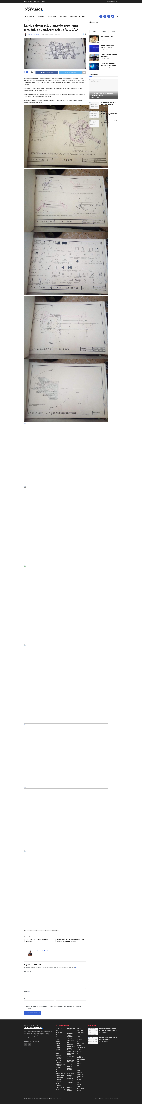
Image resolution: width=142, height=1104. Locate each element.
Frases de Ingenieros (70, 1032)
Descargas (59, 1081)
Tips (78, 1082)
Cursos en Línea (59, 1070)
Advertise (30, 1)
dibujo (35, 930)
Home (25, 20)
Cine (57, 1053)
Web (57, 999)
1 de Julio (59, 1028)
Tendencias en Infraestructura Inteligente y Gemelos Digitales (109, 113)
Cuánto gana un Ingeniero (60, 1065)
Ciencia (58, 1047)
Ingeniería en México (70, 1054)
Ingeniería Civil (71, 1046)
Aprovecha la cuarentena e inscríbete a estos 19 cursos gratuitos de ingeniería (109, 65)
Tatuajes (79, 1072)
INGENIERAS (73, 16)
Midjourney (80, 1030)
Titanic (79, 1084)
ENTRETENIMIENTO (52, 16)
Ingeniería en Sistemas (70, 1057)
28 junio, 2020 (45, 34)
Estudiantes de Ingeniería (71, 1029)
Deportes (58, 1079)
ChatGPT (58, 1045)
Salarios (79, 1063)
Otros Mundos (81, 1047)
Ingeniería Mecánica (44, 930)
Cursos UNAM (60, 1075)
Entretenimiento (60, 1089)
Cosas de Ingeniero (32, 20)
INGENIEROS (82, 16)
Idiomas (69, 1042)
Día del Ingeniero (58, 1084)
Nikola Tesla (80, 1043)
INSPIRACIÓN (63, 16)
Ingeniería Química (69, 1076)
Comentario (28, 971)
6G (57, 1030)
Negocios (79, 1039)
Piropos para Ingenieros (80, 1056)
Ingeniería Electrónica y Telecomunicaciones (72, 1050)
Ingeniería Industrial (69, 1065)
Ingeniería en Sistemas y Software (70, 1061)
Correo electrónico (30, 999)
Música (79, 1037)
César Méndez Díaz (34, 34)
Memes (79, 1028)
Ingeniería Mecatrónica (70, 1072)
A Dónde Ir (59, 1032)
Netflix (78, 1041)
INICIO (26, 16)
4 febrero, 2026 (105, 124)
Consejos (58, 1055)
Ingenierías (70, 1078)
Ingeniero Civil (71, 1080)
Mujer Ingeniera (81, 1034)
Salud (78, 1066)
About (25, 1)
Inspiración (70, 1087)
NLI (28, 1098)
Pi (77, 1054)
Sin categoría (80, 1068)
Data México (59, 1077)
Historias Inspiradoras (70, 1039)
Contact (43, 1)
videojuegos (80, 1088)
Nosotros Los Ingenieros (55, 1098)
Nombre (27, 991)
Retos (78, 1061)
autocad (30, 930)
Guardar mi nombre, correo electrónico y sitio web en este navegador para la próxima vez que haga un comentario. (53, 1007)
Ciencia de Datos (59, 1050)
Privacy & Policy (36, 1)
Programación (81, 1059)
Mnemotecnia (81, 1032)
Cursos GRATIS (60, 1073)
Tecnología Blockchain (80, 1077)
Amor (57, 1037)
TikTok (79, 1080)
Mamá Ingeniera (69, 1090)
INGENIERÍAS (40, 16)
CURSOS (31, 16)
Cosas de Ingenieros (59, 1061)
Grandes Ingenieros (70, 1036)
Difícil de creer (60, 1087)
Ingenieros (55, 930)
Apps (57, 1039)
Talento (79, 1070)
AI (56, 1034)
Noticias (79, 1045)
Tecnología (80, 1074)
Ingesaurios (70, 1085)
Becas (58, 1041)
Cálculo (58, 1043)
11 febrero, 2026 (95, 97)
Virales (79, 1090)
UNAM (78, 1086)
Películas (79, 1049)
